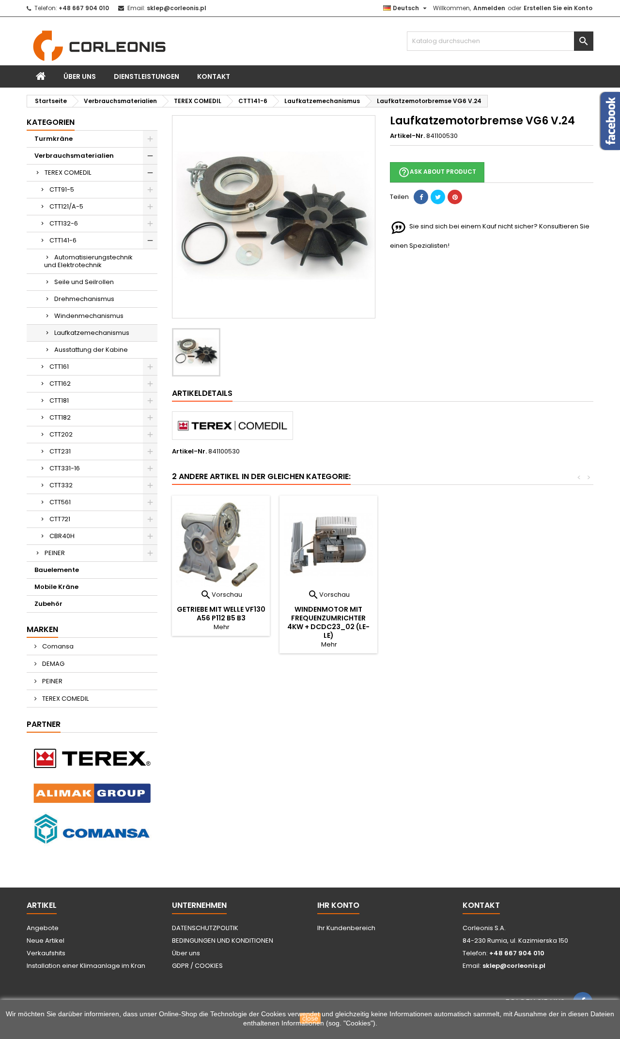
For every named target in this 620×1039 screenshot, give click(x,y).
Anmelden (489, 8)
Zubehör (48, 603)
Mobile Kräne (56, 586)
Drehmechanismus (84, 298)
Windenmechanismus (89, 315)
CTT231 (60, 451)
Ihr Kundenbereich (346, 928)
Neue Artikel (45, 940)
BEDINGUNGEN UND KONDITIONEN (222, 940)
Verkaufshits (46, 953)
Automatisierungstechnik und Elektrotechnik (88, 261)
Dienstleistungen (146, 76)
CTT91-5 (61, 189)
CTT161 (59, 366)
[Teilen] (421, 197)
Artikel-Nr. (407, 136)
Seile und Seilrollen (84, 281)
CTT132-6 (63, 223)
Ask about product (437, 172)
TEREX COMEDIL (68, 172)
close (310, 1018)
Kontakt (213, 76)
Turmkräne (53, 138)
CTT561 (60, 502)
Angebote (43, 928)
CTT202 (61, 434)
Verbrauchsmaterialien (74, 155)
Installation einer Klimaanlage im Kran (86, 965)
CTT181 (59, 400)
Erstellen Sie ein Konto (558, 8)
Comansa (57, 646)
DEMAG (52, 663)
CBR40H (62, 536)
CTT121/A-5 (66, 206)
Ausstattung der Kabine (91, 349)
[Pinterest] (455, 197)
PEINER (55, 552)
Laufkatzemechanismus (91, 332)
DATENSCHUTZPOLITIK (205, 928)
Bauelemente (56, 569)
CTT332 (61, 485)
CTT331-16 (64, 468)
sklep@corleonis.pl (176, 8)
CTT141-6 (63, 240)
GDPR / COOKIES (197, 965)
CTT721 (59, 519)
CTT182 (60, 417)
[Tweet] (438, 197)
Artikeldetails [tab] (202, 393)
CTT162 (60, 383)
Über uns (79, 76)
